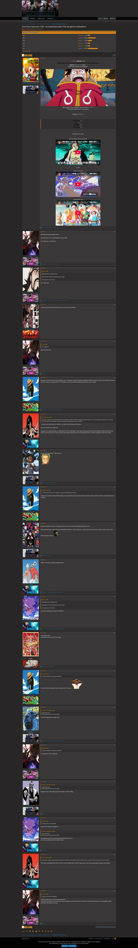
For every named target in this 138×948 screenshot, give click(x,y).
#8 (114, 450)
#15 (114, 707)
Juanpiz (31, 584)
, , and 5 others (55, 300)
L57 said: (44, 344)
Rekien (31, 475)
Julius (30, 256)
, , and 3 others (54, 628)
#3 (114, 268)
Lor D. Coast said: (46, 417)
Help (112, 938)
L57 (31, 292)
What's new (41, 18)
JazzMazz (30, 438)
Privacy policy (107, 938)
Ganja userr (30, 329)
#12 (114, 596)
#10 (114, 523)
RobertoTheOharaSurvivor (29, 29)
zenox (31, 621)
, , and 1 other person (52, 592)
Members (50, 18)
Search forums (31, 21)
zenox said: (44, 674)
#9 (114, 487)
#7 (114, 414)
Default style (26, 938)
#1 (114, 58)
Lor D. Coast (30, 402)
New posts (24, 21)
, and (49, 482)
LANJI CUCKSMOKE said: (47, 710)
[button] (36, 18)
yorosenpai (30, 548)
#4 (114, 304)
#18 (114, 818)
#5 (114, 341)
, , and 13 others (53, 410)
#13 (114, 633)
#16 (114, 745)
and (50, 227)
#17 (114, 781)
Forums (25, 18)
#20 (114, 890)
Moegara (30, 806)
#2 (114, 231)
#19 (114, 854)
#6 (114, 377)
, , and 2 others (51, 264)
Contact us (91, 938)
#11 (114, 560)
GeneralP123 (31, 731)
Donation (32, 18)
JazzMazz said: (45, 490)
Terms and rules (98, 938)
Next (30, 55)
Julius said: (44, 271)
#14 (114, 670)
